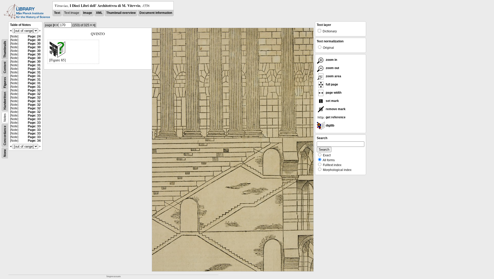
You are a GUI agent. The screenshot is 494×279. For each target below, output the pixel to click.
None (5, 153)
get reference (335, 117)
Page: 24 (34, 36)
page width (333, 92)
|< (54, 25)
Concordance (5, 135)
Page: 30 (34, 40)
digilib (329, 125)
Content (5, 67)
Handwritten (5, 101)
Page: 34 (34, 140)
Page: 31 (34, 65)
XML (99, 13)
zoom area (333, 76)
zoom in (331, 60)
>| (94, 25)
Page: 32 (34, 90)
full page (331, 84)
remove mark (335, 109)
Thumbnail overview (121, 13)
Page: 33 (34, 115)
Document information (155, 13)
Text (57, 13)
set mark (332, 101)
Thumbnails (5, 49)
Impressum (114, 276)
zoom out (332, 68)
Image (87, 13)
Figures (5, 82)
